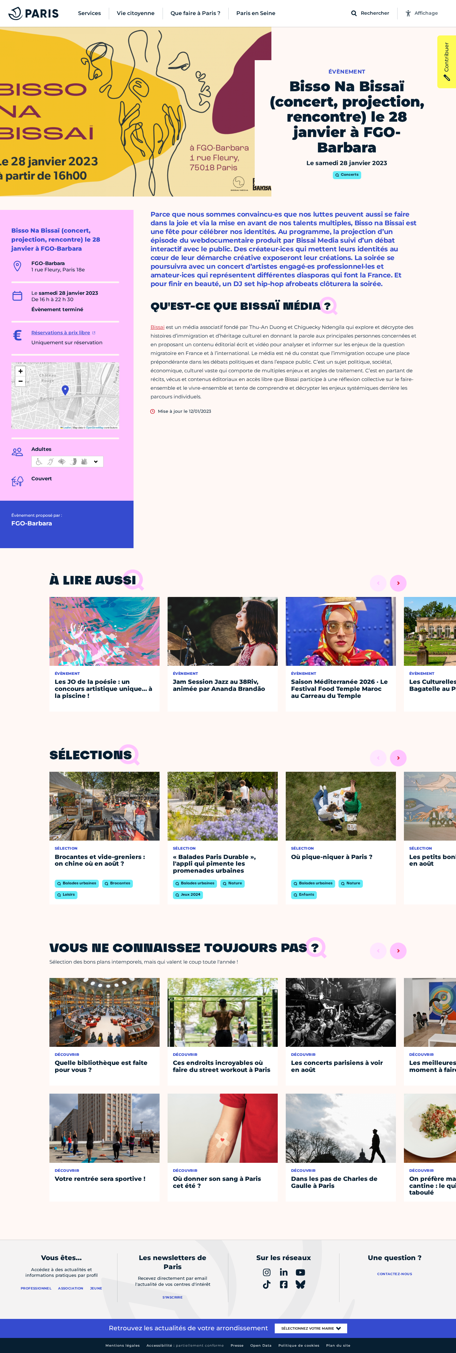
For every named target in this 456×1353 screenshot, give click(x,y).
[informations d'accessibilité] (67, 461)
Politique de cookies (298, 1345)
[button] (65, 390)
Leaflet (67, 427)
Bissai (158, 327)
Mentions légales (122, 1345)
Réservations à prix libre (60, 333)
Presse (237, 1345)
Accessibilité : (185, 1345)
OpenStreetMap (94, 427)
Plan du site (338, 1345)
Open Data (261, 1345)
